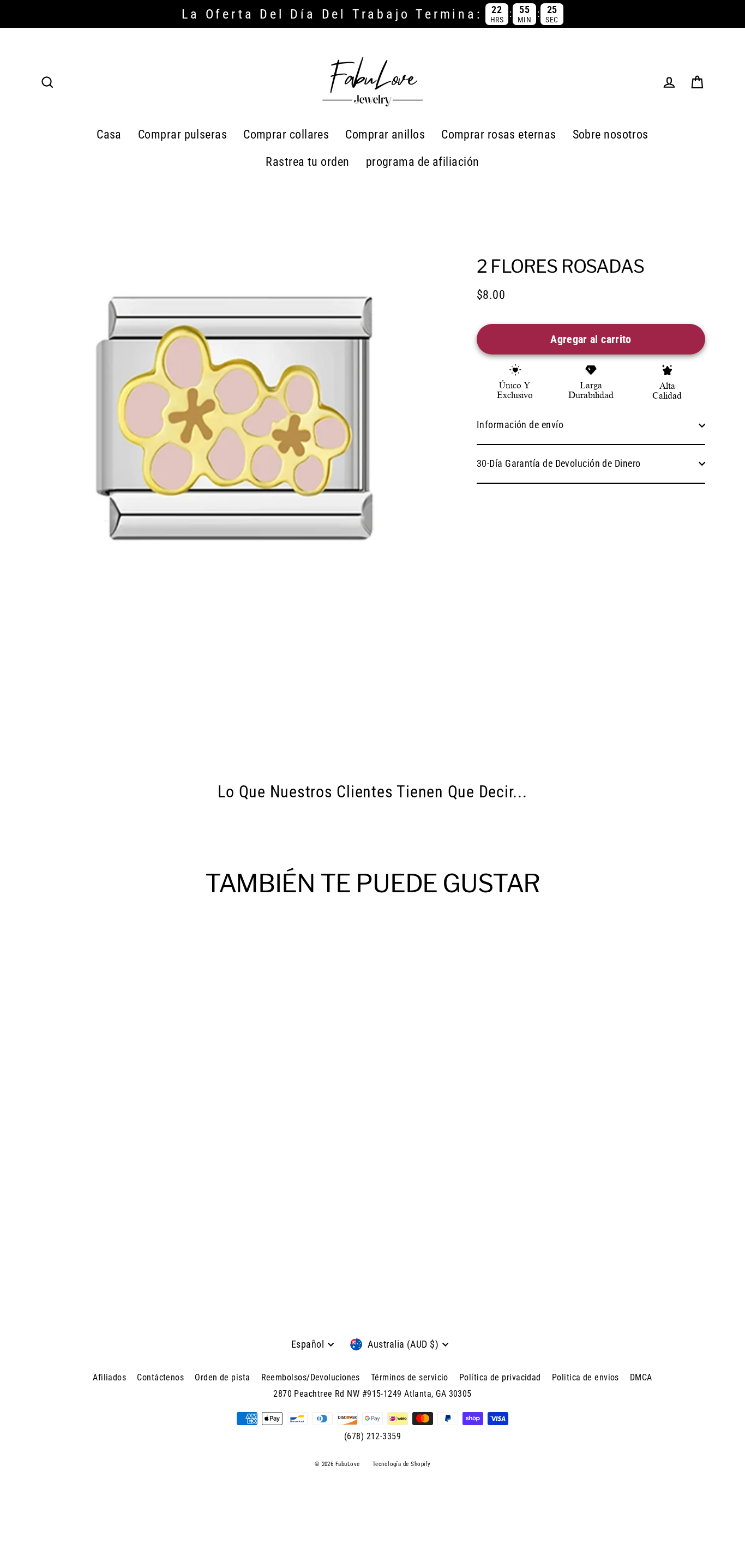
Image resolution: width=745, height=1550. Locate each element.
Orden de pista (222, 1377)
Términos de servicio (409, 1377)
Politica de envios (585, 1377)
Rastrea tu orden (307, 162)
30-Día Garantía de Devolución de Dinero (559, 463)
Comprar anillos (385, 134)
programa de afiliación (422, 162)
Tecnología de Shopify (401, 1464)
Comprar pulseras (182, 134)
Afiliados (109, 1377)
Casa (109, 134)
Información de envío (520, 424)
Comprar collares (286, 134)
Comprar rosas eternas (498, 134)
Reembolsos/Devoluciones (310, 1377)
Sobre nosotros (610, 134)
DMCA (641, 1377)
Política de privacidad (500, 1377)
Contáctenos (160, 1377)
